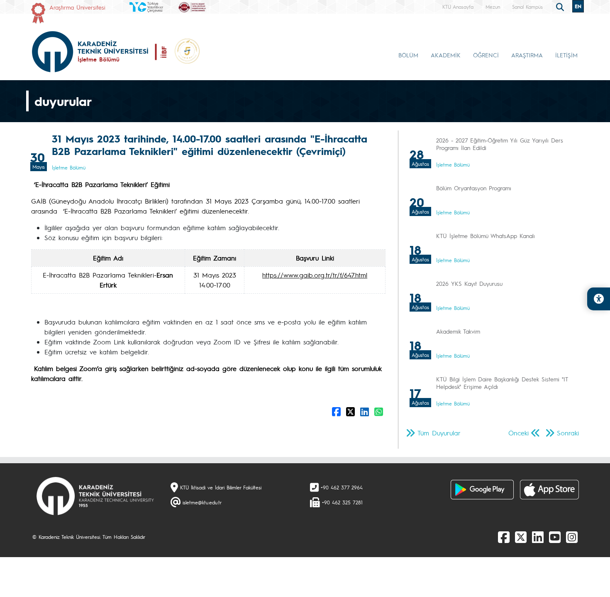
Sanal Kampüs (527, 6)
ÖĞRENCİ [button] (486, 55)
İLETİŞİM (566, 55)
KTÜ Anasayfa (457, 6)
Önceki (518, 432)
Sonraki (568, 432)
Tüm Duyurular (439, 432)
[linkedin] (538, 536)
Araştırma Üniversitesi (77, 7)
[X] (521, 536)
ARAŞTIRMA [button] (527, 55)
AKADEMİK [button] (446, 55)
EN (578, 6)
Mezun (493, 6)
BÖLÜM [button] (408, 55)
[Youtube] (555, 536)
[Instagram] (572, 536)
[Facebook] (504, 536)
